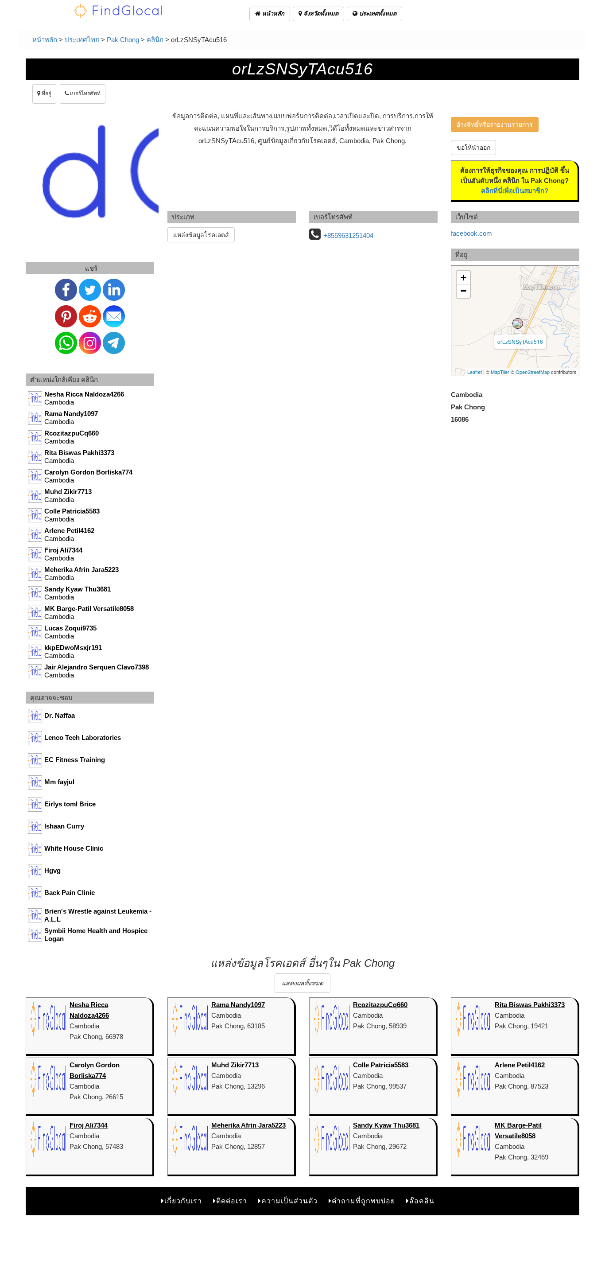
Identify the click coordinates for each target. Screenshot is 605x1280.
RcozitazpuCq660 (380, 1004)
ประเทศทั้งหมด (376, 13)
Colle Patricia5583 (380, 1065)
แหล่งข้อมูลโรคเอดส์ (201, 234)
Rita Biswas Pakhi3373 (530, 1004)
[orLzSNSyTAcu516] (517, 323)
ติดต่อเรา (231, 1201)
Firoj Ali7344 (89, 1125)
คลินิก (155, 39)
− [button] (463, 290)
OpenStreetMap (533, 371)
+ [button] (463, 277)
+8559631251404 (348, 235)
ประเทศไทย (82, 39)
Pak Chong (123, 39)
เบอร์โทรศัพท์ (85, 93)
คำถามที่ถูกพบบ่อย (363, 1201)
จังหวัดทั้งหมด (320, 13)
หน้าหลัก (272, 13)
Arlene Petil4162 (520, 1065)
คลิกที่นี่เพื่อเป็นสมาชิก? (514, 191)
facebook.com (471, 233)
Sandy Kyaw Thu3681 (386, 1125)
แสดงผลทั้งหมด (302, 983)
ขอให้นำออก (473, 147)
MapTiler (500, 371)
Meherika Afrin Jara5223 (248, 1125)
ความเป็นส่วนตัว (289, 1201)
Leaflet (474, 371)
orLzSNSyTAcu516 (520, 341)
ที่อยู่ (45, 93)
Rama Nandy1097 (238, 1004)
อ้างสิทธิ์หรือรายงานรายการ (495, 124)
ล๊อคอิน (421, 1201)
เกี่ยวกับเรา (183, 1201)
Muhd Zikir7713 (235, 1065)
